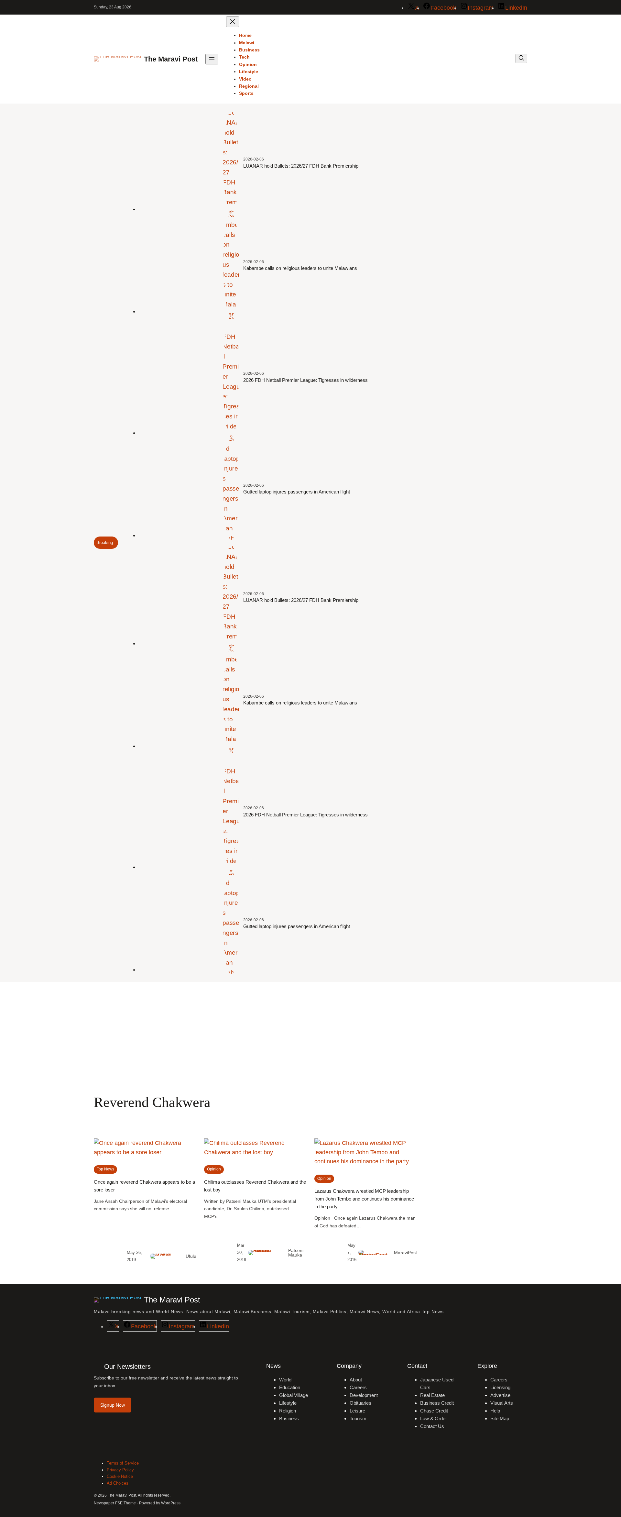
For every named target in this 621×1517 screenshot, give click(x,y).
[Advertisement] (310, 1035)
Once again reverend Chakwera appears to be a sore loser (144, 1185)
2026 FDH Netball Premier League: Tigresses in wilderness (305, 380)
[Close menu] (232, 22)
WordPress (170, 1503)
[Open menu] (211, 59)
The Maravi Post (171, 59)
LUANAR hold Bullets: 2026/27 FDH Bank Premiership (300, 166)
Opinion (214, 1169)
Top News (105, 1169)
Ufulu (191, 1256)
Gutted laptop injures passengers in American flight (296, 491)
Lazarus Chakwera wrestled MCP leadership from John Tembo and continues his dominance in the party (364, 1198)
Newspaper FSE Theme (115, 1503)
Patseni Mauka (295, 1252)
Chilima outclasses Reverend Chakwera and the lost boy (255, 1185)
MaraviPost (405, 1252)
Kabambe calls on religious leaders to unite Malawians (300, 268)
